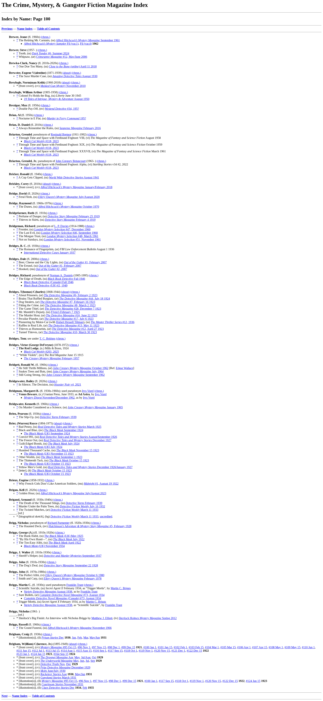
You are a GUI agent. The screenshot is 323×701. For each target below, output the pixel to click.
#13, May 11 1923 (73, 325)
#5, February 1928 (89, 526)
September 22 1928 (71, 565)
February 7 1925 (65, 312)
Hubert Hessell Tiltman (69, 322)
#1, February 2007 (85, 262)
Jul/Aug (85, 657)
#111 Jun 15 (23, 650)
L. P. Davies (61, 226)
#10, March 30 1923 (70, 332)
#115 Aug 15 (84, 650)
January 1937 (50, 252)
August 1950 (56, 99)
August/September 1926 (78, 436)
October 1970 (68, 206)
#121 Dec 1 (178, 650)
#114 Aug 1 (68, 650)
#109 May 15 (292, 647)
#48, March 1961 (72, 236)
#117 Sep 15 (115, 650)
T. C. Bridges (47, 338)
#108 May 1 (276, 647)
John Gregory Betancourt (71, 161)
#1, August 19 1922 (101, 483)
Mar (85, 637)
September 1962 (75, 374)
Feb (79, 637)
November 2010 (63, 85)
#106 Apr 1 (244, 647)
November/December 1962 (49, 397)
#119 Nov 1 (146, 650)
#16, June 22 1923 (71, 315)
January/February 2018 (76, 187)
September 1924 (63, 430)
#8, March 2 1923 (70, 305)
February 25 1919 (73, 216)
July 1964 (78, 371)
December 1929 (65, 667)
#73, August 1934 (71, 595)
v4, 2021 (67, 384)
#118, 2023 (41, 141)
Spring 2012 (148, 618)
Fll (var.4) (86, 43)
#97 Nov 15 (99, 647)
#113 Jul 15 (52, 650)
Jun (82, 660)
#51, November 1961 (72, 239)
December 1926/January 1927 (90, 467)
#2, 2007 (51, 269)
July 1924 (63, 443)
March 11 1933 (74, 509)
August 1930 (74, 76)
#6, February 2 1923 (70, 295)
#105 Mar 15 (228, 647)
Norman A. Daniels (61, 275)
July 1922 (68, 539)
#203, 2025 (41, 351)
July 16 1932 (82, 506)
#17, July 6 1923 (68, 318)
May (77, 657)
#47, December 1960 (62, 229)
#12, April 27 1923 (78, 328)
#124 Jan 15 (38, 654)
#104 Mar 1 (212, 647)
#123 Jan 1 (22, 654)
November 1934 (44, 546)
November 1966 (80, 627)
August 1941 (74, 177)
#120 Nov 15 (162, 650)
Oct (94, 657)
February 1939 (58, 417)
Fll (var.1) (51, 43)
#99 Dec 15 (128, 647)
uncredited (106, 516)
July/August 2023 (73, 493)
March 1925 (69, 426)
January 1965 (95, 407)
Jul (87, 660)
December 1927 (77, 440)
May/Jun (95, 637)
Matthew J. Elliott (101, 618)
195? (66, 118)
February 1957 (51, 358)
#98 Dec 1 (113, 647)
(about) (66, 72)
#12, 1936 (112, 322)
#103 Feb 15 (196, 647)
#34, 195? (62, 108)
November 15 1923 (77, 450)
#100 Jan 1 (149, 647)
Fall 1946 (66, 278)
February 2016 (80, 128)
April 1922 (64, 542)
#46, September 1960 (69, 232)
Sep (92, 660)
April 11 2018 (73, 66)
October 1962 (80, 368)
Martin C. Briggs (121, 588)
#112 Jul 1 (38, 650)
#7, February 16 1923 (67, 301)
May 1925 (63, 535)
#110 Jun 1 (308, 647)
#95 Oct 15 (58, 647)
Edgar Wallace (124, 368)
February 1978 (72, 578)
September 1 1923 (61, 457)
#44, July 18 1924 (84, 298)
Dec (52, 637)
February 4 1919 (70, 219)
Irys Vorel (88, 390)
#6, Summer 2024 (50, 53)
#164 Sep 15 (60, 654)
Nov (52, 664)
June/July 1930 (52, 670)
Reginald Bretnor (61, 134)
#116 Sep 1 (99, 650)
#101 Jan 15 (165, 647)
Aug (53, 674)
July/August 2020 (69, 196)
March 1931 (58, 677)
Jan (74, 637)
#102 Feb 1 (180, 647)
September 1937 (72, 555)
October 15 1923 (69, 460)
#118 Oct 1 (130, 650)
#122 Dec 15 (194, 650)
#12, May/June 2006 (61, 56)
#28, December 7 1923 (73, 308)
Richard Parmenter (58, 522)
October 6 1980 (74, 575)
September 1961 (88, 40)
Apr (56, 657)
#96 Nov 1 (84, 647)
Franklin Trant (74, 584)
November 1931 (62, 684)
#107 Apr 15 (259, 647)
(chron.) (45, 36)
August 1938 (48, 591)
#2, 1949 (45, 285)
